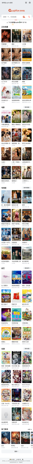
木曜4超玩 (25, 323)
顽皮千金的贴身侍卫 (16, 223)
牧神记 (13, 445)
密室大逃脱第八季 (27, 63)
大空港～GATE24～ (6, 242)
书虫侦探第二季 (16, 261)
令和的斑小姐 (15, 403)
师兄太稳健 (15, 81)
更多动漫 (27, 348)
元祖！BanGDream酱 (6, 403)
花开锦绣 (4, 63)
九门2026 (4, 81)
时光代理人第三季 (16, 366)
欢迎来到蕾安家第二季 (6, 261)
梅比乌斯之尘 (15, 384)
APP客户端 (18, 459)
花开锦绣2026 (16, 63)
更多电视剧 (26, 187)
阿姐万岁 (14, 304)
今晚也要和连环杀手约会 (6, 124)
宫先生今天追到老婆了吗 (27, 124)
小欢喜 (24, 44)
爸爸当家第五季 (26, 100)
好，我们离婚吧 (5, 205)
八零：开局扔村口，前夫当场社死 (16, 162)
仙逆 (22, 445)
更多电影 (27, 107)
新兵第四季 (25, 261)
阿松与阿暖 (25, 223)
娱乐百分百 (25, 304)
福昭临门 (14, 181)
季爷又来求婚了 (26, 143)
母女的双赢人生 (5, 143)
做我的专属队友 (5, 223)
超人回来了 (4, 304)
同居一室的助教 (5, 366)
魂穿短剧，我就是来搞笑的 (16, 143)
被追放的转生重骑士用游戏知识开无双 (6, 384)
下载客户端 (17, 22)
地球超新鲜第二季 (16, 100)
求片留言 (13, 459)
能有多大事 (15, 205)
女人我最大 (4, 285)
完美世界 (14, 422)
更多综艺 (27, 268)
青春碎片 (24, 242)
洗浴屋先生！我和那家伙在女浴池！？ (6, 100)
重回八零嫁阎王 (16, 124)
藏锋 (13, 44)
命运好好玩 (4, 323)
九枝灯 (3, 162)
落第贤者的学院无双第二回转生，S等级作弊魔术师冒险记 (27, 366)
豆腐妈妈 (14, 242)
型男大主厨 (25, 342)
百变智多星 (15, 323)
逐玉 (2, 445)
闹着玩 (3, 342)
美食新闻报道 (15, 285)
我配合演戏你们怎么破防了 (6, 181)
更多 (16, 451)
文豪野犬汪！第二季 (27, 403)
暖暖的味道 (15, 342)
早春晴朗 (4, 44)
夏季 (23, 205)
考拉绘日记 (25, 422)
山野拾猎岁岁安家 (27, 162)
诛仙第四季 (4, 422)
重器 (23, 81)
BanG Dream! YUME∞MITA (27, 384)
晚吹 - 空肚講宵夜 (27, 285)
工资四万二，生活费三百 (27, 181)
